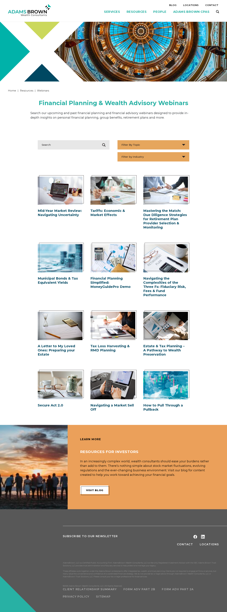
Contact (185, 544)
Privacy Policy (76, 596)
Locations (209, 544)
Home (12, 90)
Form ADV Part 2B (139, 589)
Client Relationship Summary (90, 589)
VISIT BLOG (94, 490)
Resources (26, 90)
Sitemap (103, 596)
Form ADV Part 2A (178, 589)
